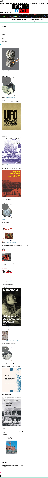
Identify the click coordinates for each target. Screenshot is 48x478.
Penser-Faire (3, 428)
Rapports (3, 38)
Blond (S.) (7, 340)
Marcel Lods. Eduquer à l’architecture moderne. (8, 328)
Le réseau (3, 23)
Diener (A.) (10, 70)
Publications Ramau (4, 26)
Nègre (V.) (14, 340)
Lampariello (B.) (10, 130)
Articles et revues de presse (5, 35)
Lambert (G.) (13, 97)
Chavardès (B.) (3, 219)
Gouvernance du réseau (6, 24)
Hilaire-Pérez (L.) (11, 340)
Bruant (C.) (7, 97)
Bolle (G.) (7, 261)
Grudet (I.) (10, 242)
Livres (2, 37)
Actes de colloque (4, 34)
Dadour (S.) (7, 164)
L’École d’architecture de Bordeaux (6, 394)
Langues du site (2, 0)
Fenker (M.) (7, 242)
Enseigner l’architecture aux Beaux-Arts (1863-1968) (9, 363)
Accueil (2, 40)
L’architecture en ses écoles (5, 72)
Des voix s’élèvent (4, 165)
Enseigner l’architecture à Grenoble (6, 199)
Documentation (3, 27)
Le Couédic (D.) (13, 70)
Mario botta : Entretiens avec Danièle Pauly (8, 263)
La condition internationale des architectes (7, 284)
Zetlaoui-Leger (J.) (14, 242)
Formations (3, 28)
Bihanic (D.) (5, 326)
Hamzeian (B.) (6, 130)
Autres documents (4, 36)
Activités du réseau (4, 25)
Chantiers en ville (4, 462)
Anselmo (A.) (3, 130)
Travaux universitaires (4, 39)
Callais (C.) (10, 97)
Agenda (3, 29)
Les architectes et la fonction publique (7, 98)
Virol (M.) (17, 340)
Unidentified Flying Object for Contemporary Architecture (10, 132)
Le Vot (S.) (6, 197)
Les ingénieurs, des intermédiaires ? (7, 342)
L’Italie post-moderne (5, 220)
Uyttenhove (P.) (8, 326)
